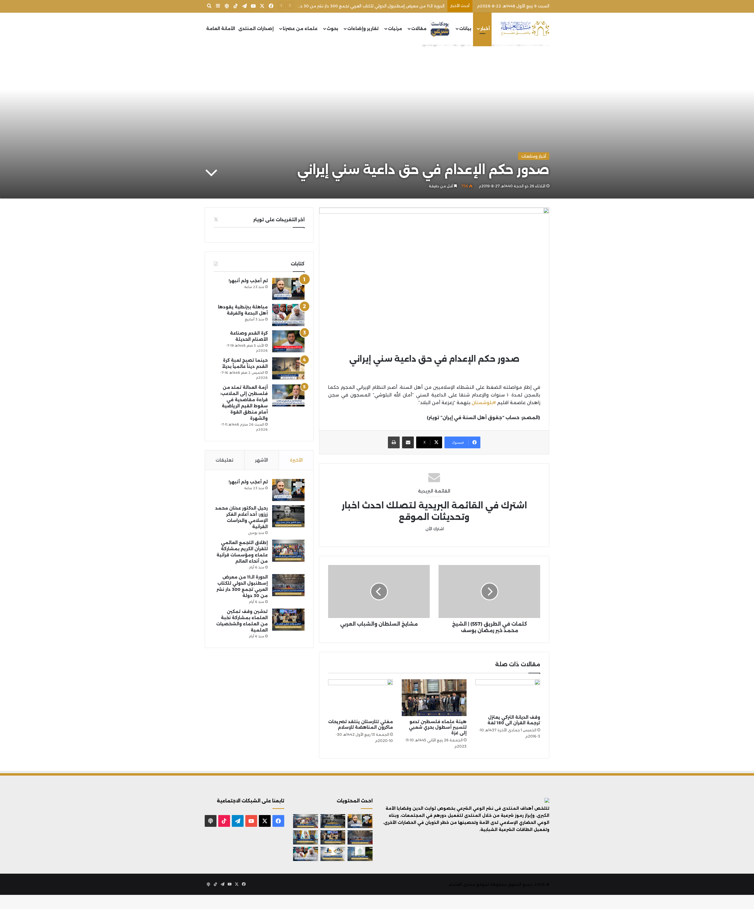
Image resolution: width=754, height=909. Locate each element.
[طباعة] (394, 442)
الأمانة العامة (220, 28)
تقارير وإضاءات (363, 28)
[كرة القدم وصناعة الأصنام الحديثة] (288, 341)
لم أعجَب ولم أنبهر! (248, 280)
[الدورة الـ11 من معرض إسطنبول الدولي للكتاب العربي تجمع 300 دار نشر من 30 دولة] (288, 585)
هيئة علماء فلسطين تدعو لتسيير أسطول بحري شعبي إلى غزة (438, 727)
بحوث (332, 28)
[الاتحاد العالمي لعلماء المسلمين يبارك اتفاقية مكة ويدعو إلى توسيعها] (360, 854)
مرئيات (395, 28)
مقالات (418, 28)
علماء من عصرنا (300, 28)
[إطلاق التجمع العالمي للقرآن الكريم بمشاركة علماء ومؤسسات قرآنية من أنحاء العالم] (288, 551)
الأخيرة (296, 460)
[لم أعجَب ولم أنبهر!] (288, 289)
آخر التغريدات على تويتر (279, 219)
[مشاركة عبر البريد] (408, 442)
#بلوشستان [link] (484, 402)
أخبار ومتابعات (533, 156)
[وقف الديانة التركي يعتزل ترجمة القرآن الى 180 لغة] (507, 695)
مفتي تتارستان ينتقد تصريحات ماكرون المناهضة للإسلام (360, 724)
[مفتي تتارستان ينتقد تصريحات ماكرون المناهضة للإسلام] (360, 697)
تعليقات (224, 460)
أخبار (485, 28)
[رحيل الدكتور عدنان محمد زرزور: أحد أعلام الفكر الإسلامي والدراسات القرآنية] (288, 516)
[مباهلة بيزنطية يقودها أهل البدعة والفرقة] (288, 315)
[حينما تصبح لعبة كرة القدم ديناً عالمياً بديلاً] (288, 368)
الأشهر (261, 460)
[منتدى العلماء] (524, 29)
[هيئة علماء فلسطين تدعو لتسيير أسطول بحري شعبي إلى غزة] (434, 697)
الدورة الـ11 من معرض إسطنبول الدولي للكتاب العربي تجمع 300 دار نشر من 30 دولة (369, 6)
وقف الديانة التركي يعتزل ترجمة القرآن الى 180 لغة (513, 720)
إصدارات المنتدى (256, 28)
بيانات (465, 28)
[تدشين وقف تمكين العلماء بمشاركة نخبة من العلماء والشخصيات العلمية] (288, 620)
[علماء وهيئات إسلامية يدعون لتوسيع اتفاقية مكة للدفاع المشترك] (305, 837)
